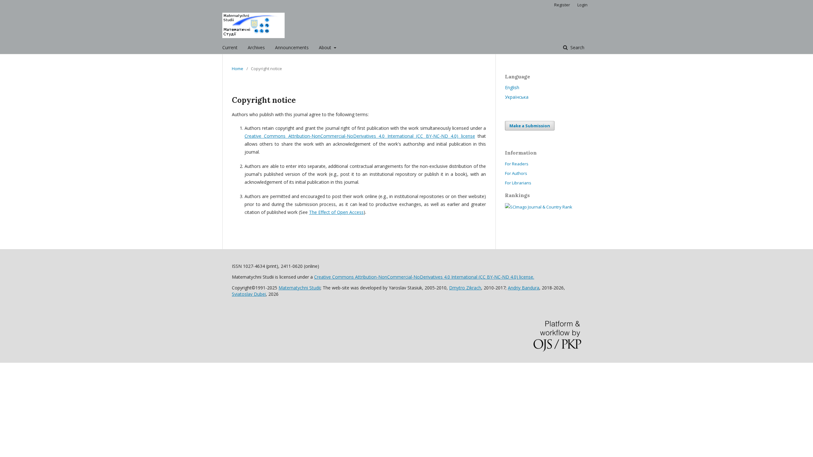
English (512, 87)
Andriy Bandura (523, 288)
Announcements (292, 47)
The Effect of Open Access (336, 212)
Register (562, 5)
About (326, 47)
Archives (256, 47)
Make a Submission (529, 126)
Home (237, 68)
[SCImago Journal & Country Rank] (538, 207)
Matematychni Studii (299, 288)
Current (230, 47)
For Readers (516, 164)
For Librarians (518, 183)
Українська (516, 97)
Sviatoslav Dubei (249, 294)
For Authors (516, 173)
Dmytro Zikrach (465, 288)
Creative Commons (360, 136)
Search (576, 47)
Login (582, 5)
